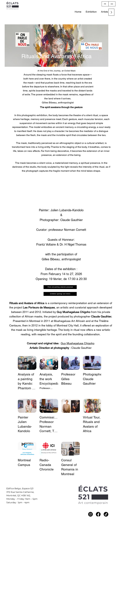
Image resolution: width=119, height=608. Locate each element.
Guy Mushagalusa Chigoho (77, 343)
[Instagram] (90, 514)
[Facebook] (98, 514)
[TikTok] (106, 514)
